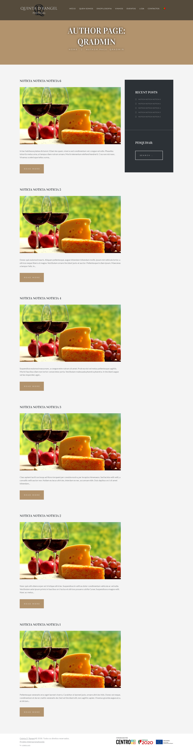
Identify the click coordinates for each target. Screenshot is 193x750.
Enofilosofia (104, 9)
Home (73, 49)
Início (72, 9)
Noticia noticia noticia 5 (40, 190)
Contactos (153, 9)
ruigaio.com (26, 745)
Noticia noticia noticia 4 (40, 298)
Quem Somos (86, 9)
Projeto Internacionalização (32, 741)
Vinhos (119, 9)
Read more (32, 169)
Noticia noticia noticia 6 (40, 81)
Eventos (131, 9)
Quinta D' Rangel (27, 738)
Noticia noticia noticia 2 (40, 516)
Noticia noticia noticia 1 (40, 625)
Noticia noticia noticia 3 (40, 407)
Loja (141, 9)
